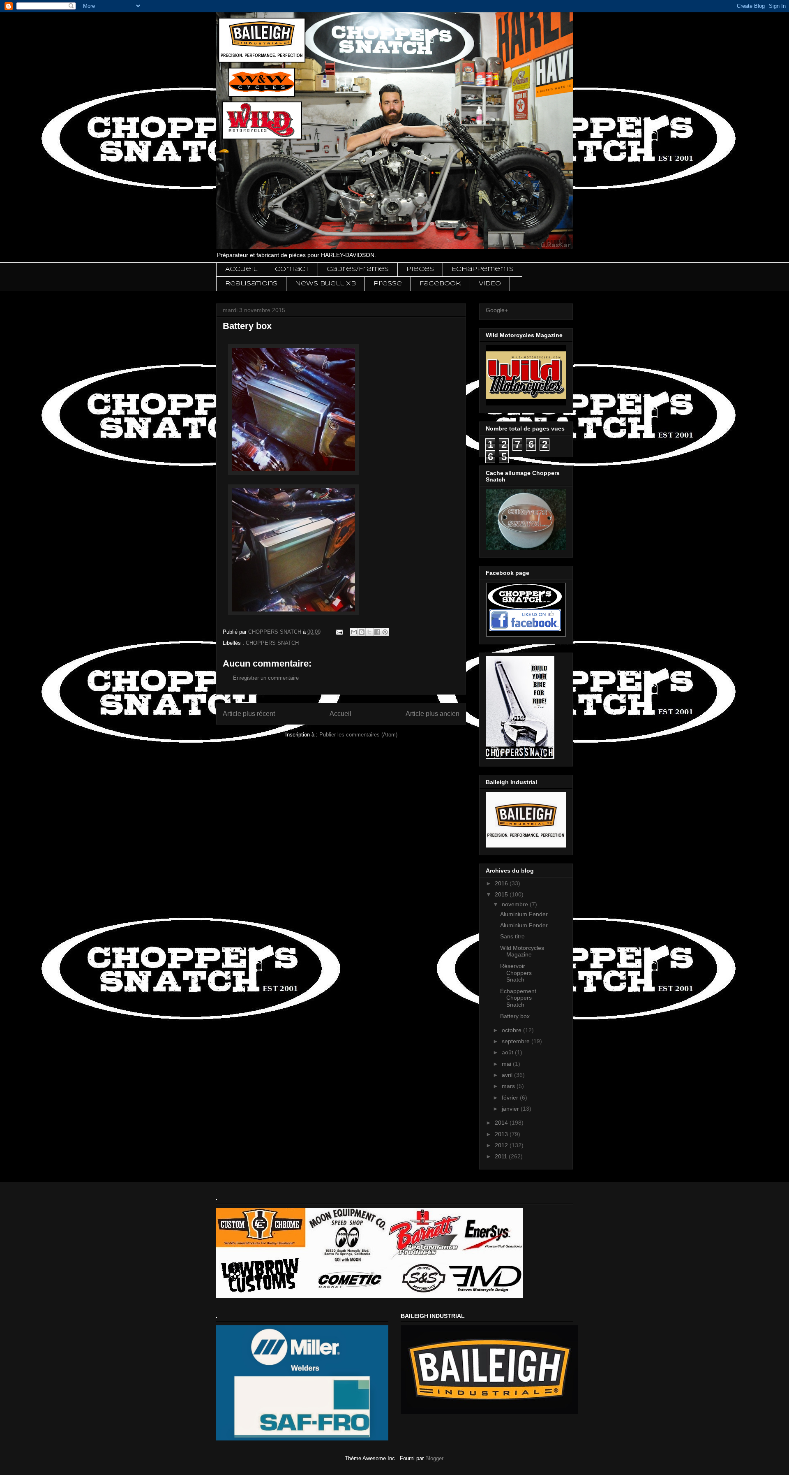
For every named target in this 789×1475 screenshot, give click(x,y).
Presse (388, 284)
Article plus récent (249, 713)
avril (508, 1075)
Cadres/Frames (358, 269)
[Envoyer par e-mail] (354, 632)
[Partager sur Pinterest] (385, 632)
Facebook (440, 284)
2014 (502, 1122)
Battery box (515, 1016)
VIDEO (490, 284)
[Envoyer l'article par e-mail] (339, 632)
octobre (512, 1030)
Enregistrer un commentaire (266, 678)
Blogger (434, 1458)
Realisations (251, 284)
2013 (502, 1134)
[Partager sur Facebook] (377, 632)
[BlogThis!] (362, 632)
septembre (516, 1041)
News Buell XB (325, 284)
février (511, 1097)
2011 (502, 1156)
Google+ (497, 310)
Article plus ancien (432, 713)
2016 (502, 883)
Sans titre (512, 936)
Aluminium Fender (524, 914)
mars (509, 1086)
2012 (502, 1145)
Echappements (483, 269)
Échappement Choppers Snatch (518, 998)
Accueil (241, 269)
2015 (502, 894)
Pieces (420, 269)
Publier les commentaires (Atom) (358, 735)
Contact (292, 269)
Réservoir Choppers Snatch (516, 973)
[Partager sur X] (369, 632)
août (508, 1052)
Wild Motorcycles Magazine (522, 951)
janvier (511, 1108)
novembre (516, 904)
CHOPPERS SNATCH (272, 643)
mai (507, 1064)
